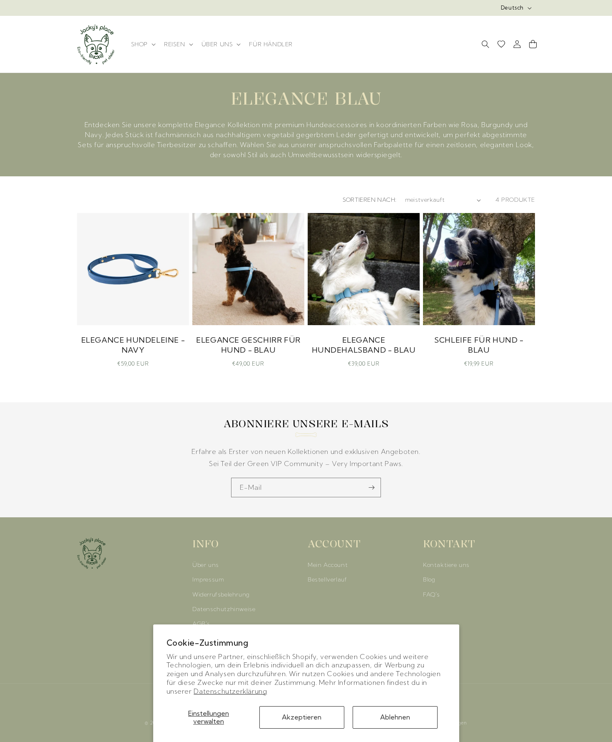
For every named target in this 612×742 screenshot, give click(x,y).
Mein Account (328, 565)
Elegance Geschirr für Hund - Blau (248, 344)
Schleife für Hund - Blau (478, 344)
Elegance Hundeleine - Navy (133, 344)
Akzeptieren (301, 717)
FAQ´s (431, 594)
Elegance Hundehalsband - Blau (364, 344)
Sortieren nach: (370, 199)
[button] (142, 44)
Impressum (208, 580)
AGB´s (201, 623)
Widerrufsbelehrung (221, 594)
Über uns (205, 565)
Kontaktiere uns (446, 565)
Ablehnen (395, 717)
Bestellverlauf (327, 580)
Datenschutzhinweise (223, 609)
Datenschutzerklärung (230, 691)
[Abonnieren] (371, 487)
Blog (429, 580)
